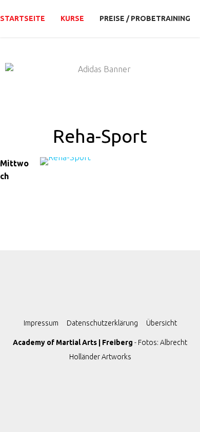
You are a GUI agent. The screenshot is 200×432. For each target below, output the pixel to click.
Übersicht (161, 323)
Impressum (41, 323)
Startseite (22, 18)
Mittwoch (14, 170)
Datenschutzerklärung (102, 323)
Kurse (72, 18)
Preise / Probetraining (144, 18)
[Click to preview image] (95, 167)
